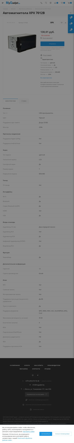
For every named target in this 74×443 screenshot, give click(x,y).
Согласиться (46, 434)
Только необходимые (62, 434)
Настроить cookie (28, 431)
